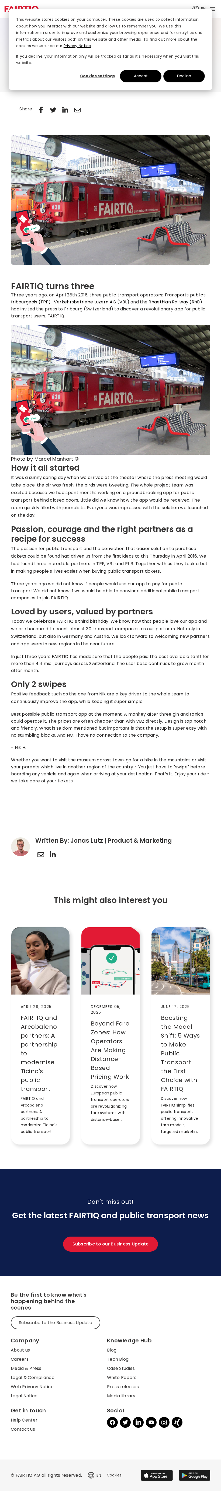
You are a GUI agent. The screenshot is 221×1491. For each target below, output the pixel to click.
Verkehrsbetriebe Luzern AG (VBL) (91, 302)
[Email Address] (40, 854)
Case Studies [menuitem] (121, 1368)
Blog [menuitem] (111, 1350)
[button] (91, 1475)
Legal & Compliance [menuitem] (32, 1377)
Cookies (114, 1475)
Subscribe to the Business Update (55, 1323)
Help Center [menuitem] (24, 1420)
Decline (184, 76)
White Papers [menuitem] (121, 1377)
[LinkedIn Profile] (52, 854)
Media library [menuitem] (121, 1396)
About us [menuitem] (20, 1350)
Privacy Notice (77, 45)
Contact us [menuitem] (23, 1429)
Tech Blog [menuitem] (118, 1359)
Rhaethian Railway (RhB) (175, 302)
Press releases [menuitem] (123, 1387)
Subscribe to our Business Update (110, 1244)
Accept (141, 76)
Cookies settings (97, 76)
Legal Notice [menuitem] (24, 1396)
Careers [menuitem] (20, 1359)
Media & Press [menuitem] (26, 1368)
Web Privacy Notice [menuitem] (32, 1387)
